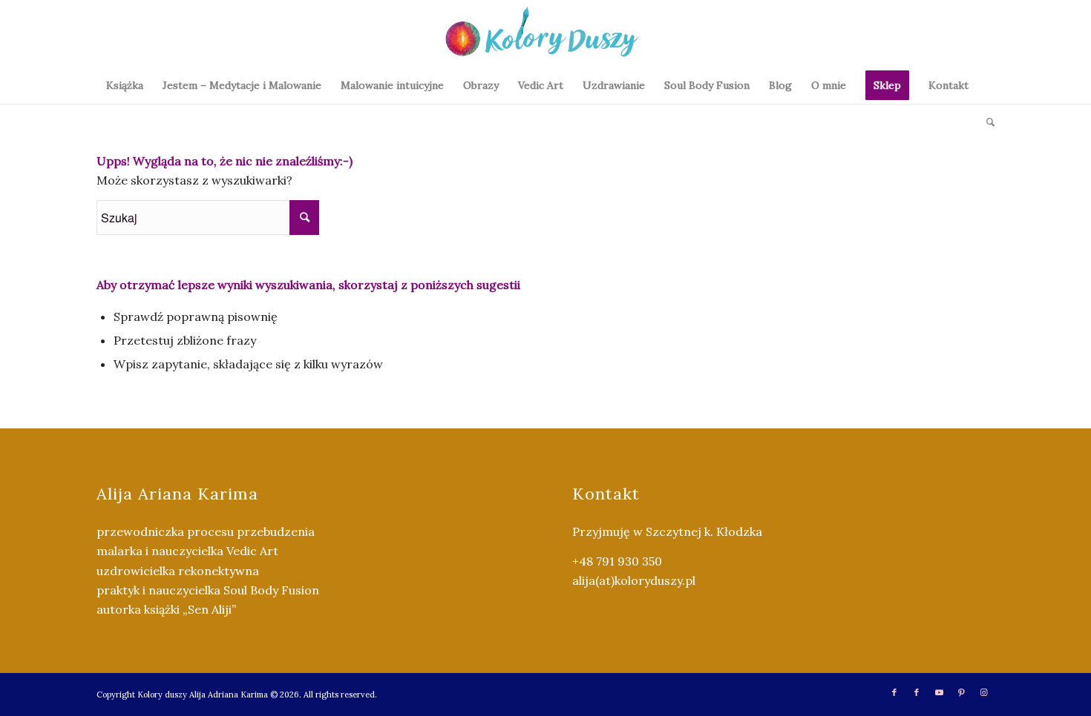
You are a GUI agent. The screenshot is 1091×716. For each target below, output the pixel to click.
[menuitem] (124, 85)
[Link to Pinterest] (961, 692)
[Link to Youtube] (939, 692)
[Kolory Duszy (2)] (545, 33)
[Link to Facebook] (894, 692)
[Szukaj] (986, 122)
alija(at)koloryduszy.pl (633, 580)
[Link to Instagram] (983, 692)
